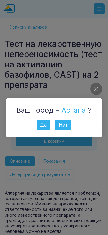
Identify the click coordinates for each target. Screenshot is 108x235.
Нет (63, 125)
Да (43, 125)
